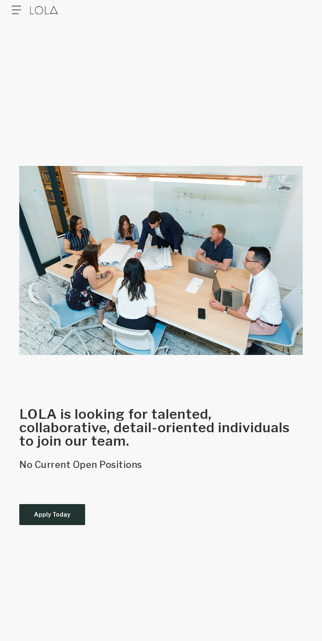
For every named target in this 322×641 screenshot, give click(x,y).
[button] (16, 10)
